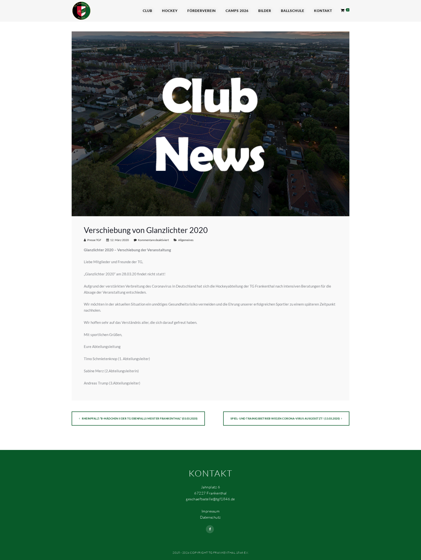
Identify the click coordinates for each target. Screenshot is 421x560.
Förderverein (201, 11)
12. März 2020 (119, 240)
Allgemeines (185, 240)
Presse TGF (94, 240)
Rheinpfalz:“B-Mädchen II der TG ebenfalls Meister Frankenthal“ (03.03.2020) (139, 418)
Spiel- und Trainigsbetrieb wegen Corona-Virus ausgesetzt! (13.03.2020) (285, 418)
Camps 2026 (237, 11)
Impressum (210, 511)
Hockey (170, 11)
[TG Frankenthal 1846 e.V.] (81, 10)
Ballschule (292, 11)
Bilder (264, 11)
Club (147, 11)
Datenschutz (210, 517)
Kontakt (323, 11)
